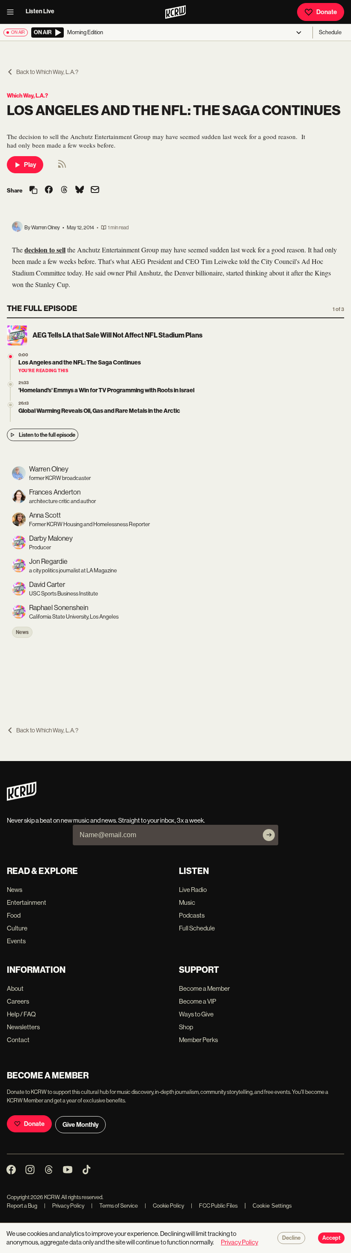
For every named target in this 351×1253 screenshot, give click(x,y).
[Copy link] (33, 191)
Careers (18, 1001)
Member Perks (198, 1039)
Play (30, 165)
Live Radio (193, 889)
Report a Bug (22, 1206)
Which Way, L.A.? (27, 95)
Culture (17, 928)
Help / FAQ (21, 1014)
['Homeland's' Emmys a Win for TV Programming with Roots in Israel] (10, 384)
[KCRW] (21, 798)
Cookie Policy (164, 1206)
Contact (18, 1039)
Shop (186, 1027)
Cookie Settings (272, 1206)
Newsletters (23, 1027)
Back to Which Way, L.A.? (47, 71)
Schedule (330, 32)
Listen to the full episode (47, 435)
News (22, 632)
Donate (326, 12)
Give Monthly (80, 1125)
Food (14, 915)
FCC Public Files (214, 1206)
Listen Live (40, 11)
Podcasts (192, 915)
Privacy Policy (64, 1206)
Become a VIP (197, 1001)
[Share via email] (95, 190)
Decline (291, 1238)
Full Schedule (197, 928)
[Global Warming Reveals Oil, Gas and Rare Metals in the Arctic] (10, 405)
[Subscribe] (269, 835)
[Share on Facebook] (49, 190)
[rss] (62, 167)
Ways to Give (196, 1014)
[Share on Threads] (64, 190)
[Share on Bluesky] (79, 190)
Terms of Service (114, 1206)
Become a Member (204, 988)
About (15, 988)
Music (187, 902)
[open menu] (12, 12)
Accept (331, 1238)
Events (16, 941)
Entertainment (26, 902)
